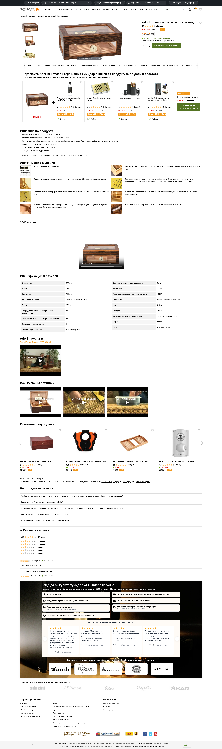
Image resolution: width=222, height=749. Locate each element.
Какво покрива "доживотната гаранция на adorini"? (42, 502)
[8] (152, 26)
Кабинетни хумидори (110, 482)
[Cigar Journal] (85, 669)
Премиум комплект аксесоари (129, 98)
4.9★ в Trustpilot (32, 3)
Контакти (23, 703)
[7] (157, 107)
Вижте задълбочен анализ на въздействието (146, 746)
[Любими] (200, 10)
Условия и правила (27, 713)
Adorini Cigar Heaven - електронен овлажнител (100, 99)
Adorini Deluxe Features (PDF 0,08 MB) (36, 342)
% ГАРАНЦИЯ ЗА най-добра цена (183, 3)
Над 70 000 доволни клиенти (148, 3)
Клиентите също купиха (150, 65)
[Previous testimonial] (45, 638)
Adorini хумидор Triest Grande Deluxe (36, 461)
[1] (61, 107)
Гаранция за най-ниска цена (59, 607)
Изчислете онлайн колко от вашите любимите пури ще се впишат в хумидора (55, 155)
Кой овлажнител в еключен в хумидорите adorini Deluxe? (45, 514)
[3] (65, 107)
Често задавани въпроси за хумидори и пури (70, 723)
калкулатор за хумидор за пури (65, 726)
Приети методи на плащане (63, 716)
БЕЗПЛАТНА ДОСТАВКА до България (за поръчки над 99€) (143, 594)
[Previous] (22, 65)
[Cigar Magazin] (136, 669)
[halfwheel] (162, 669)
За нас (55, 703)
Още (168, 9)
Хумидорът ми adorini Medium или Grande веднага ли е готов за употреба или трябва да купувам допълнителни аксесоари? (73, 508)
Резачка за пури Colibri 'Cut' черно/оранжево (86, 461)
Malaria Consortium (70, 744)
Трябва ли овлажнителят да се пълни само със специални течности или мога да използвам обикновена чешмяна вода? (72, 496)
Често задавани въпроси (173, 65)
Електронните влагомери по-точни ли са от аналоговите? (45, 520)
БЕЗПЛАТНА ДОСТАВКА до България (68, 3)
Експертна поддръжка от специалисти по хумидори (70, 615)
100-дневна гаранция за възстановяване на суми (71, 706)
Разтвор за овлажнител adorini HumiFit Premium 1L (68, 99)
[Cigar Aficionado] (60, 669)
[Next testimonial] (177, 638)
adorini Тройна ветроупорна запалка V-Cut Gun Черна (158, 99)
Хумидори (127, 482)
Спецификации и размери (89, 65)
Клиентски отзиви (193, 65)
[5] (69, 107)
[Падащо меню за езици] (186, 745)
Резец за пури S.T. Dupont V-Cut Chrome (176, 461)
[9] (159, 107)
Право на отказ (58, 713)
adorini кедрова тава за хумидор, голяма (131, 461)
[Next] (200, 65)
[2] (145, 26)
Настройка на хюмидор (128, 65)
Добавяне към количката (167, 45)
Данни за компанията (61, 719)
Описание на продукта (32, 65)
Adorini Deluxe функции (54, 65)
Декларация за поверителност (31, 716)
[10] (35, 537)
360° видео (71, 65)
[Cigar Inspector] (111, 669)
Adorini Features (109, 65)
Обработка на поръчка (28, 710)
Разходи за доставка (28, 706)
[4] (147, 26)
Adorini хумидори (143, 482)
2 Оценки (159, 26)
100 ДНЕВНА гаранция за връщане (109, 3)
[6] (150, 26)
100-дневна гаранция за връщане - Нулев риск (68, 601)
